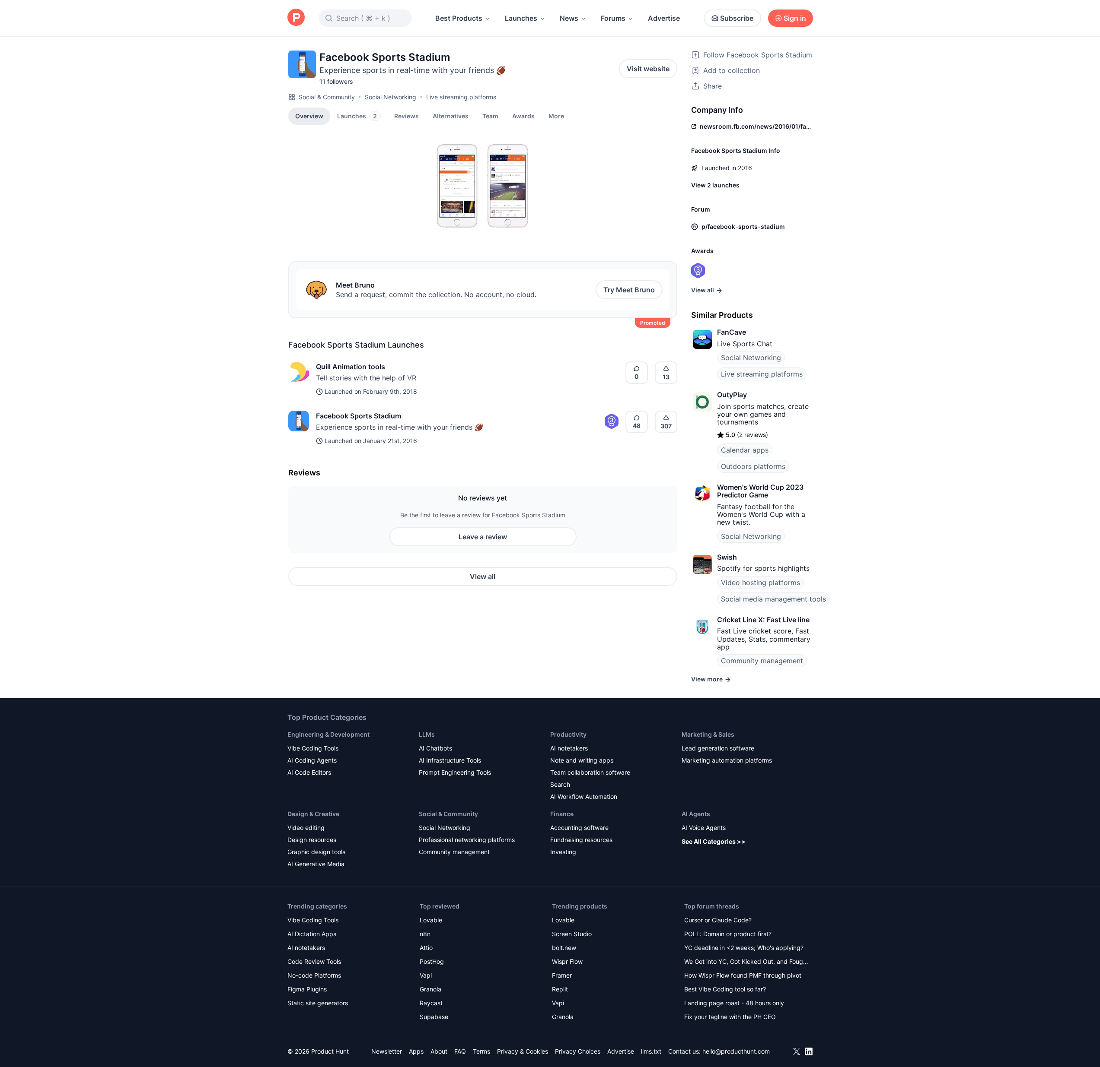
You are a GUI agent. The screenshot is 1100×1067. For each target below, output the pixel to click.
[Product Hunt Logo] (296, 18)
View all (482, 576)
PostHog (432, 961)
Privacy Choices (577, 1051)
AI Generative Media (315, 864)
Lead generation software (718, 748)
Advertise (664, 18)
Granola (430, 989)
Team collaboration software (590, 772)
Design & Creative (313, 813)
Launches (521, 18)
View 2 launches (715, 185)
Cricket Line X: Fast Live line (763, 619)
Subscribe (736, 18)
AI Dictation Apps (311, 933)
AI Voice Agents (704, 827)
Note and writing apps (581, 760)
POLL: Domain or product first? (728, 933)
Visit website (648, 68)
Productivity (568, 734)
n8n (425, 933)
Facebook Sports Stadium (358, 416)
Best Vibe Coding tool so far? (725, 989)
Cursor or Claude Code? (718, 920)
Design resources (311, 839)
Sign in (795, 18)
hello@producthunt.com (736, 1051)
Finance (562, 813)
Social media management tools (773, 599)
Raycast (431, 1003)
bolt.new (564, 947)
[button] (556, 115)
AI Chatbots (435, 748)
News (569, 18)
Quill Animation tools (350, 366)
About (438, 1051)
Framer (562, 975)
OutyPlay (732, 394)
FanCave (731, 332)
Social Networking (390, 97)
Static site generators (317, 1003)
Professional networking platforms (467, 839)
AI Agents (696, 813)
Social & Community (327, 97)
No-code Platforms (314, 975)
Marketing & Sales (708, 734)
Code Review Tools (314, 961)
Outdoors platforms (753, 466)
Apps (416, 1051)
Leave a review (483, 536)
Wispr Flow (567, 961)
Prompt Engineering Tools (455, 772)
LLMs (427, 734)
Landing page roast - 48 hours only (734, 1003)
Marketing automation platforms (727, 760)
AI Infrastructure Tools (450, 760)
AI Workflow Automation (583, 796)
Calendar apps (744, 450)
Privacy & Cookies (522, 1051)
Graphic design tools (316, 851)
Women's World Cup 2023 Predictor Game (760, 491)
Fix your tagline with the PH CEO (730, 1016)
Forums (613, 18)
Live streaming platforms (461, 97)
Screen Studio (572, 933)
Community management (762, 660)
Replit (560, 989)
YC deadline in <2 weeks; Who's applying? (743, 947)
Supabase (434, 1016)
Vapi (426, 975)
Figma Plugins (307, 989)
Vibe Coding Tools (312, 748)
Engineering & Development (328, 734)
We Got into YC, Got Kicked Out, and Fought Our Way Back (746, 962)
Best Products (458, 18)
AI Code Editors (309, 772)
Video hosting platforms (760, 582)
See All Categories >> (714, 841)
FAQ (460, 1051)
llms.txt (651, 1051)
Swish (727, 557)
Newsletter (386, 1051)
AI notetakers (569, 748)
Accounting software (579, 827)
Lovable (431, 920)
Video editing (306, 827)
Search (560, 784)
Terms (481, 1051)
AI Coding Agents (312, 760)
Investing (563, 851)
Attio (426, 947)
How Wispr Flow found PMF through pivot (742, 975)
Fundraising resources (581, 839)
